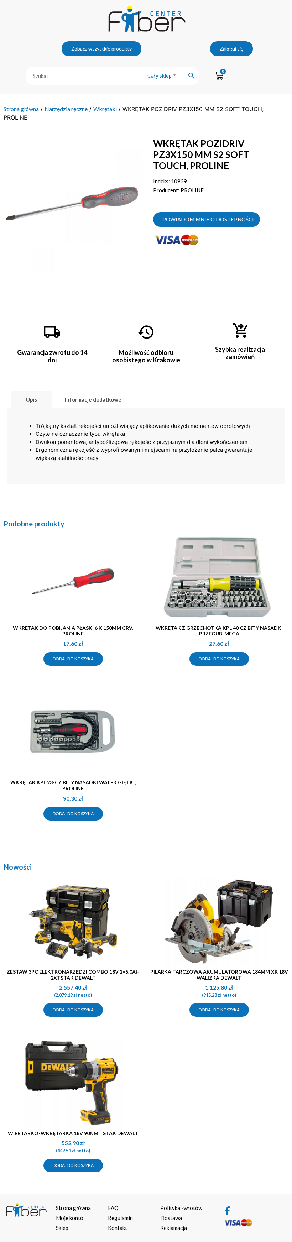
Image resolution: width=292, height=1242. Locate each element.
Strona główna (21, 108)
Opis (31, 399)
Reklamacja (173, 1228)
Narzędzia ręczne (66, 108)
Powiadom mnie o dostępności (208, 219)
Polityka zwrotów (181, 1208)
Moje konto (69, 1218)
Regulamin (120, 1218)
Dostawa (171, 1218)
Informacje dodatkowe (93, 399)
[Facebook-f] (227, 1210)
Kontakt (117, 1228)
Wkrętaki (105, 108)
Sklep (62, 1228)
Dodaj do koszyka (73, 658)
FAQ (113, 1208)
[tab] (31, 399)
